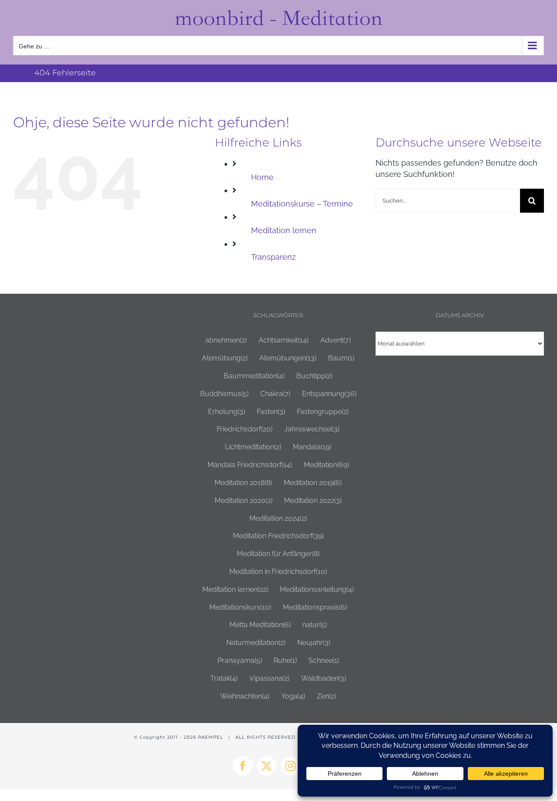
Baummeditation (254, 376)
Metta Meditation (260, 625)
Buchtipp (314, 376)
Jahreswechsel (311, 429)
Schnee (324, 660)
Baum (341, 358)
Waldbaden (323, 678)
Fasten (271, 411)
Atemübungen (287, 358)
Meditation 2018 (243, 483)
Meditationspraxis (315, 607)
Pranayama (240, 660)
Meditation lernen (283, 230)
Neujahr (313, 642)
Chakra (275, 394)
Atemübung (225, 358)
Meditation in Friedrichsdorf (278, 571)
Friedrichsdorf (244, 429)
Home (262, 177)
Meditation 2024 (278, 518)
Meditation (326, 465)
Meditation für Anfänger (278, 554)
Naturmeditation (255, 642)
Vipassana (269, 678)
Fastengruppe (323, 411)
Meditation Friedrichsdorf (278, 536)
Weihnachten (244, 696)
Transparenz (273, 256)
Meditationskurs (240, 607)
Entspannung (329, 394)
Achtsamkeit (283, 340)
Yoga (293, 696)
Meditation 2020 (243, 500)
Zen (326, 696)
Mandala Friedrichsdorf (250, 465)
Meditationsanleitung (317, 589)
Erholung (226, 411)
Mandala (312, 447)
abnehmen (226, 340)
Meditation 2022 (313, 500)
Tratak (224, 678)
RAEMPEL (210, 737)
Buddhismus (224, 394)
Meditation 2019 (313, 483)
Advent (335, 340)
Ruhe (285, 660)
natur (314, 625)
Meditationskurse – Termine (302, 203)
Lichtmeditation (253, 447)
